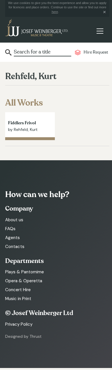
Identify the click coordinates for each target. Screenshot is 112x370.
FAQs (10, 229)
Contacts (14, 246)
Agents (12, 238)
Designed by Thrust (23, 336)
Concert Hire (18, 290)
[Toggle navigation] (100, 31)
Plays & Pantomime (24, 272)
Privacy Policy (18, 324)
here (55, 12)
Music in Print (18, 299)
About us (14, 220)
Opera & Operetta (23, 281)
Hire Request (96, 52)
